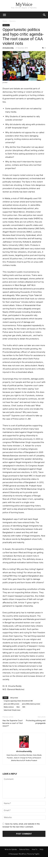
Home (5, 21)
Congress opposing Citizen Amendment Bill (18, 701)
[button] (4, 15)
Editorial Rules (24, 849)
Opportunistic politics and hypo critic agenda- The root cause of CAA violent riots (23, 36)
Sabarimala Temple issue (12, 710)
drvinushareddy (8, 48)
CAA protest (14, 698)
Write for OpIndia (11, 849)
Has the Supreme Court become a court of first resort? (13, 723)
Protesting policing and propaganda (35, 721)
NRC (23, 707)
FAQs (41, 849)
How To (34, 849)
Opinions (12, 21)
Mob (18, 707)
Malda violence (9, 707)
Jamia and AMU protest (11, 704)
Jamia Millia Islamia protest (31, 704)
